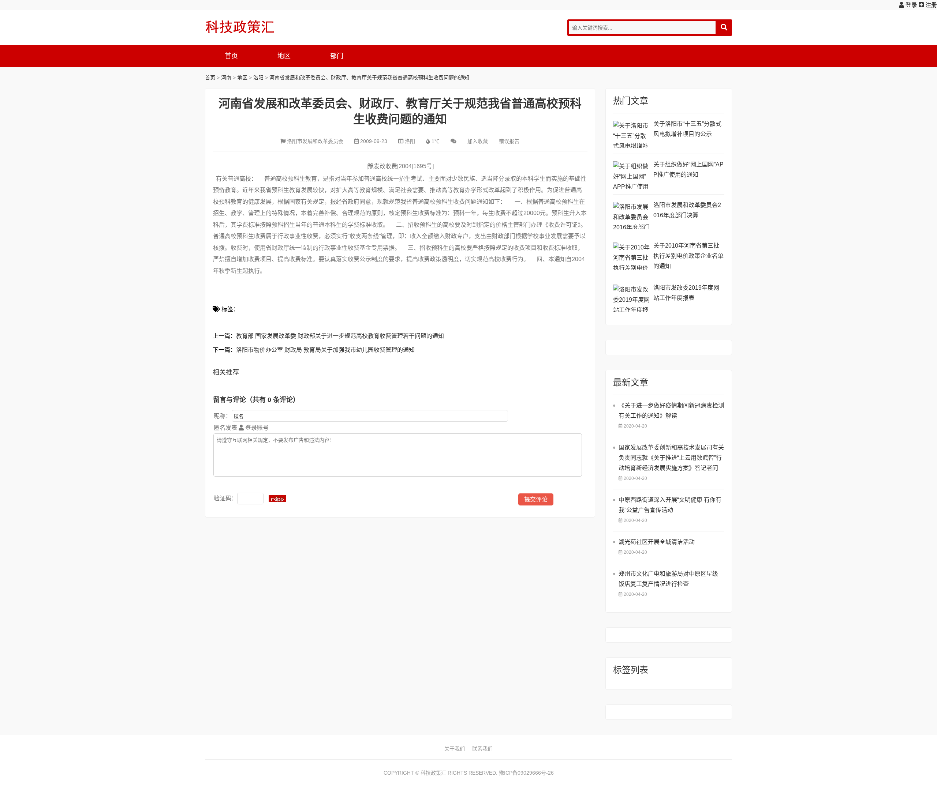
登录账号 (256, 428)
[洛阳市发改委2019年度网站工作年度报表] (631, 298)
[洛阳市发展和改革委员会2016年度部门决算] (631, 215)
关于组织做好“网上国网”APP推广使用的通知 (688, 169)
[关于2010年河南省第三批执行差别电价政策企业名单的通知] (631, 256)
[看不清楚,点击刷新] (277, 498)
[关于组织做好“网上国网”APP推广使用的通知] (631, 175)
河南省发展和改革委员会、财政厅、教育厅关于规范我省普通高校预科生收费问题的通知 (369, 77)
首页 (231, 56)
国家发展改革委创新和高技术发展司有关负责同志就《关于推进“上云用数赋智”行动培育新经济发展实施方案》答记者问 (671, 457)
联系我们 (482, 749)
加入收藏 (477, 141)
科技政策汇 (240, 26)
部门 (336, 56)
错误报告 (509, 141)
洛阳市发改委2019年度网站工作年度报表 (686, 293)
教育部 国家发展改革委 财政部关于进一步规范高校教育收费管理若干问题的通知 (340, 336)
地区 (284, 56)
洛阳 (258, 77)
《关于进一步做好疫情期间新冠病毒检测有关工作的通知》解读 (671, 410)
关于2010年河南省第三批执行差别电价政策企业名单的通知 (688, 255)
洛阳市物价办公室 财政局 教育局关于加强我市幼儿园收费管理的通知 (325, 350)
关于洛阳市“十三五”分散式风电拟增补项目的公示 (687, 129)
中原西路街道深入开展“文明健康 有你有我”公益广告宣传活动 (670, 505)
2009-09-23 (373, 141)
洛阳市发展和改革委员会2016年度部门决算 (687, 210)
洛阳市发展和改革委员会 (315, 141)
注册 (930, 5)
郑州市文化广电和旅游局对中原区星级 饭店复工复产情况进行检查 (668, 579)
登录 (910, 5)
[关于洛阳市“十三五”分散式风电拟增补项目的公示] (631, 134)
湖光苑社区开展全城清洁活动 (657, 542)
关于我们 (454, 749)
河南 (226, 77)
